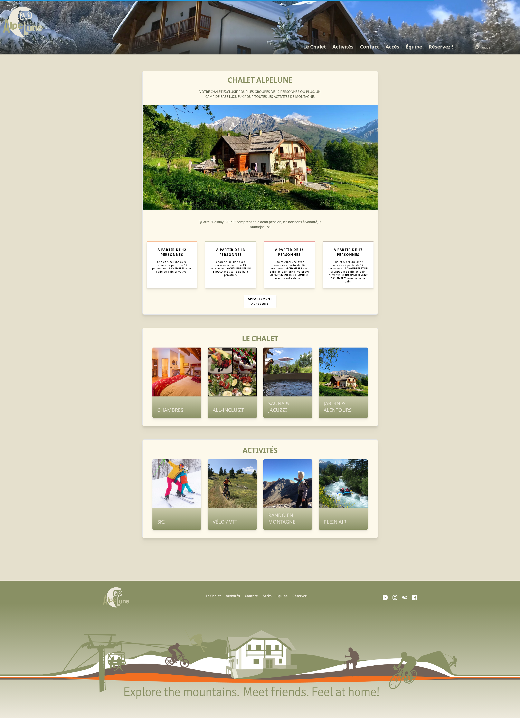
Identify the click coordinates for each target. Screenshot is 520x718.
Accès (392, 46)
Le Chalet (314, 46)
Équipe (414, 46)
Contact (369, 46)
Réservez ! (441, 46)
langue (485, 47)
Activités (342, 46)
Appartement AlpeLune (260, 301)
